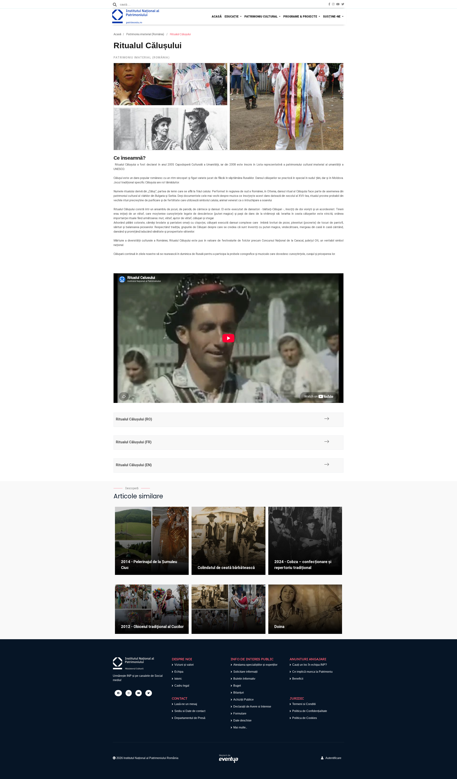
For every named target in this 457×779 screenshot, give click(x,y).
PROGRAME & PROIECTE (300, 16)
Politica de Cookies (304, 717)
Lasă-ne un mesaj (185, 704)
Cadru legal (181, 685)
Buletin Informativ (244, 678)
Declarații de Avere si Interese (252, 706)
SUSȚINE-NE (332, 16)
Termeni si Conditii (304, 704)
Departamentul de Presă (189, 717)
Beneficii (297, 678)
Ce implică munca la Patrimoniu (312, 671)
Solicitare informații (245, 671)
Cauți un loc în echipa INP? (309, 664)
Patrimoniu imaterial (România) (145, 34)
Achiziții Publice (243, 699)
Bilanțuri (238, 692)
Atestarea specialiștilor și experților (255, 664)
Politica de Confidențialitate (309, 711)
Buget (237, 685)
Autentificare (332, 758)
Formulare (239, 713)
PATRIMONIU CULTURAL (261, 16)
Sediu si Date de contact (189, 711)
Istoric (178, 678)
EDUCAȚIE (232, 16)
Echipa (178, 671)
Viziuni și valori (184, 664)
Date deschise (242, 720)
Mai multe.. (240, 727)
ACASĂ (217, 16)
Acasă (117, 34)
